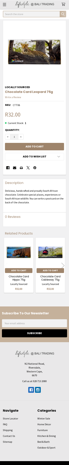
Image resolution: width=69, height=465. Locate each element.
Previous (6, 266)
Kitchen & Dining (46, 436)
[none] (34, 52)
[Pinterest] (35, 168)
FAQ (5, 424)
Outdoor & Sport (46, 447)
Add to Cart (18, 270)
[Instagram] (38, 390)
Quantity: (12, 130)
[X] (28, 168)
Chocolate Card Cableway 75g (50, 278)
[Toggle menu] (4, 4)
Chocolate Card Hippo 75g (19, 278)
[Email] (14, 168)
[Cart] (64, 4)
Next (63, 266)
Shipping (8, 430)
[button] (34, 156)
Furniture (42, 430)
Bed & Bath (43, 441)
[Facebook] (8, 168)
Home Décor (44, 424)
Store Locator (10, 418)
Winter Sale (43, 418)
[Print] (21, 168)
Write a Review (13, 97)
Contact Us (9, 436)
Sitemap (7, 441)
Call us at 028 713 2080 (34, 381)
